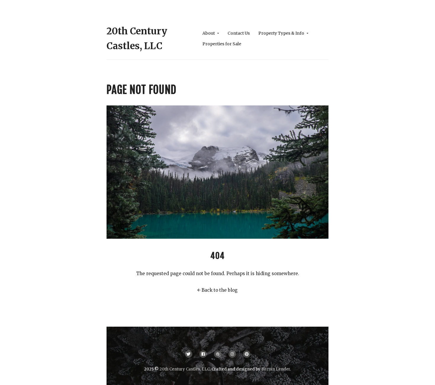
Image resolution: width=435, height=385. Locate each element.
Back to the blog (220, 290)
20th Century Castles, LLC (185, 369)
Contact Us (239, 33)
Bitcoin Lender (275, 369)
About (209, 33)
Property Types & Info (281, 33)
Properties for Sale (221, 43)
